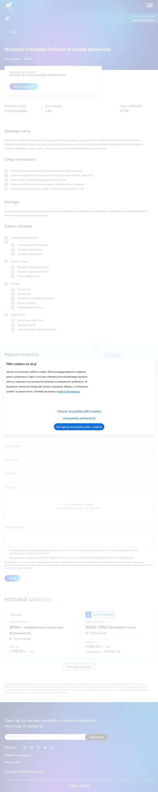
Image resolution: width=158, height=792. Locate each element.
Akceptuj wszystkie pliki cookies (79, 427)
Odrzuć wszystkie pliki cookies (79, 411)
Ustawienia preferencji (79, 418)
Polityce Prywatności (69, 391)
